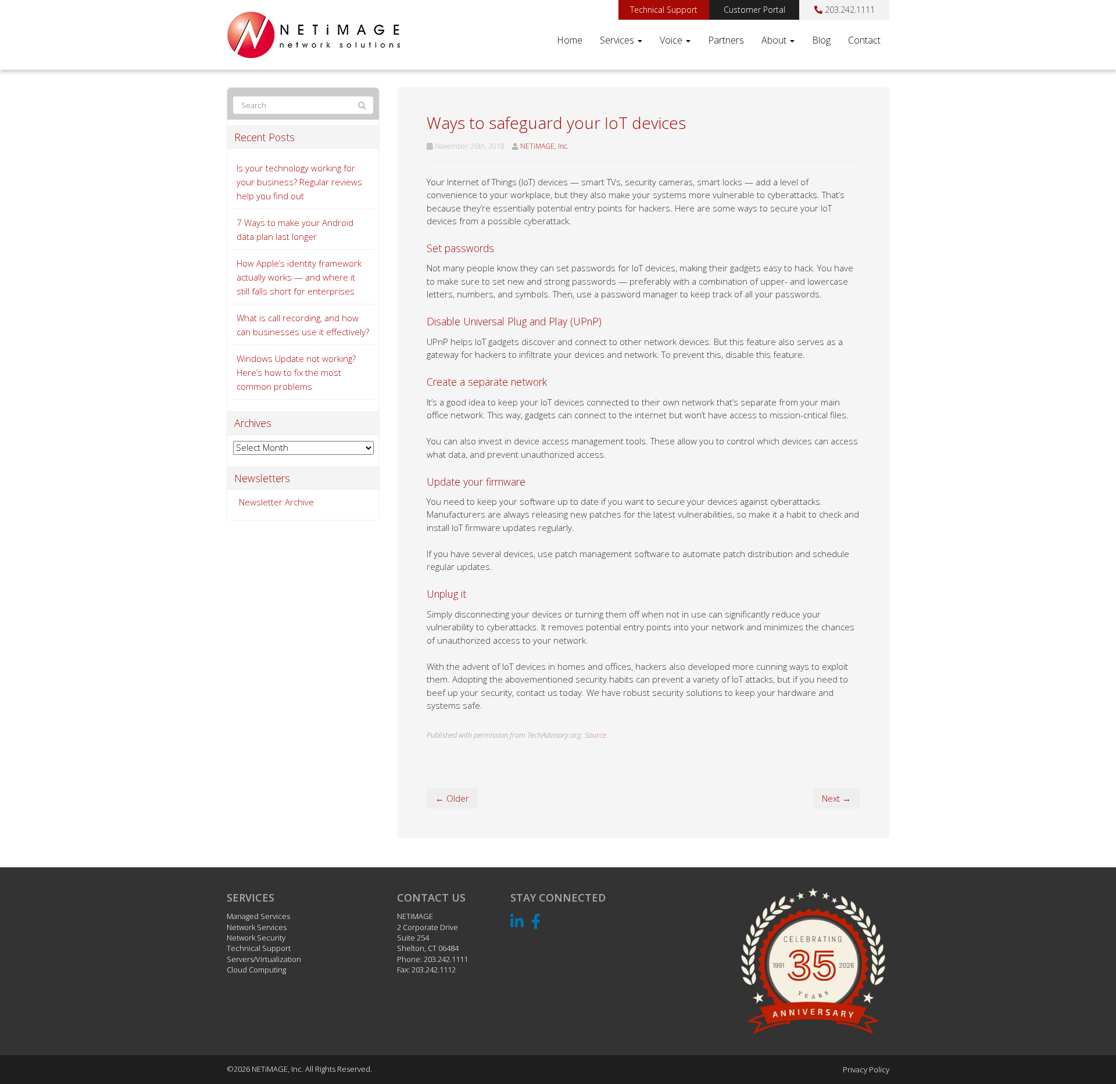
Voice (672, 40)
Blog (821, 40)
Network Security (256, 937)
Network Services (257, 927)
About (775, 40)
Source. (596, 735)
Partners (726, 40)
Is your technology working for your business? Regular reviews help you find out (299, 182)
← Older (452, 798)
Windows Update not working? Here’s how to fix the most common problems (296, 372)
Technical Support (664, 9)
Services (618, 40)
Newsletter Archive (276, 502)
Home (569, 40)
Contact (864, 40)
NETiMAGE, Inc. (544, 146)
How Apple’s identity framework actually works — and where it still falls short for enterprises (299, 277)
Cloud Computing (256, 969)
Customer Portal (754, 9)
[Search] (362, 105)
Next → (836, 798)
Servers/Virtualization (264, 959)
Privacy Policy (866, 1069)
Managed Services (258, 916)
